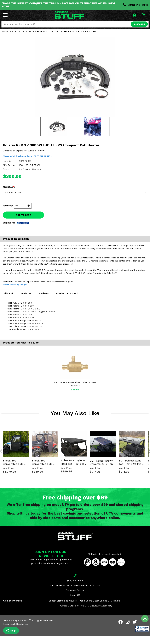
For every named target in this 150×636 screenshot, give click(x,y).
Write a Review (36, 150)
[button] (142, 629)
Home (4, 31)
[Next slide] (148, 430)
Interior (24, 31)
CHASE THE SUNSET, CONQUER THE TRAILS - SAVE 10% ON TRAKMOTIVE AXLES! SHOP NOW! (58, 5)
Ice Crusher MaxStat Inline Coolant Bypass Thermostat (75, 384)
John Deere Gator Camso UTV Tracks (100, 600)
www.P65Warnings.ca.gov (15, 285)
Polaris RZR (13, 31)
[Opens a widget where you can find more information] (11, 631)
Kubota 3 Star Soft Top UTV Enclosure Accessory (86, 605)
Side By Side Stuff (20, 620)
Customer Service (75, 590)
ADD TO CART (23, 215)
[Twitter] (134, 621)
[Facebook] (120, 621)
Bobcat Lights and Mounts (63, 600)
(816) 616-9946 (138, 4)
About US (75, 595)
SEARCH (140, 24)
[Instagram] (127, 621)
